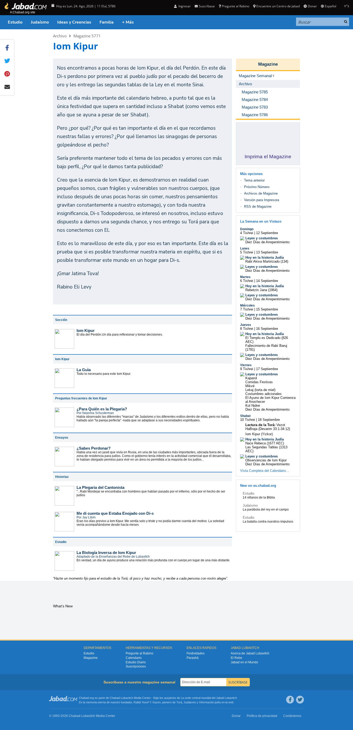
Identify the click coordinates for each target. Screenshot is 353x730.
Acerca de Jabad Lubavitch (250, 653)
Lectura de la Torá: (260, 425)
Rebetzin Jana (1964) (261, 290)
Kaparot (251, 378)
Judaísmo (40, 22)
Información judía (210, 702)
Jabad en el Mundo (244, 662)
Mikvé (249, 386)
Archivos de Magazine (261, 193)
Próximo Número (256, 187)
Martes (245, 277)
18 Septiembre (269, 420)
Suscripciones (136, 666)
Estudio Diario (136, 662)
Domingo (246, 229)
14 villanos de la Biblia (259, 497)
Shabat (245, 416)
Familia (107, 22)
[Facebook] (290, 700)
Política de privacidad (262, 716)
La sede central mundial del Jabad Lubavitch (209, 697)
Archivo (60, 35)
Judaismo (190, 702)
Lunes (244, 248)
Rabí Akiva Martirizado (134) (266, 261)
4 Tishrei (246, 233)
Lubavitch (127, 697)
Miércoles (247, 305)
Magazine (268, 64)
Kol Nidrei (252, 406)
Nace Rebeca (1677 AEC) (264, 443)
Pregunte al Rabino (235, 6)
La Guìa (84, 369)
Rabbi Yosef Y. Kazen (147, 702)
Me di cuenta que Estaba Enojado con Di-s (115, 513)
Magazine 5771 (87, 35)
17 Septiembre (267, 369)
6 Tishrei (246, 281)
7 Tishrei (246, 309)
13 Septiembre (267, 252)
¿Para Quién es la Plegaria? (102, 409)
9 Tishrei (246, 369)
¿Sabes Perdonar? (94, 448)
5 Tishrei (246, 252)
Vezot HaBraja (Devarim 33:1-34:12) (267, 427)
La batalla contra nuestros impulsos (268, 521)
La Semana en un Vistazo (260, 221)
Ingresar (184, 6)
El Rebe (236, 658)
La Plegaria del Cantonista (100, 487)
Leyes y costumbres (261, 238)
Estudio (15, 22)
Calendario (134, 658)
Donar (312, 6)
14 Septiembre (267, 281)
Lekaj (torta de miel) (260, 390)
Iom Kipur (86, 330)
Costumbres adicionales (263, 394)
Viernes (246, 365)
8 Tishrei (246, 329)
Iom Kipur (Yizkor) (259, 434)
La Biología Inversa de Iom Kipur (106, 552)
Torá (179, 702)
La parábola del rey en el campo (266, 509)
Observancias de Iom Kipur (266, 460)
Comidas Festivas (259, 382)
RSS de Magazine (257, 206)
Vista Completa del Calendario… (264, 471)
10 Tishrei (247, 420)
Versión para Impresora (261, 200)
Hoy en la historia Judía (264, 257)
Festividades (196, 653)
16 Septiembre (267, 329)
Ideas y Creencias (74, 22)
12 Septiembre (267, 233)
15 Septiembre (267, 309)
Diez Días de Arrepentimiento (267, 242)
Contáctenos (292, 716)
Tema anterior (254, 180)
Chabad (115, 697)
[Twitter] (300, 700)
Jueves (245, 325)
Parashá (193, 658)
